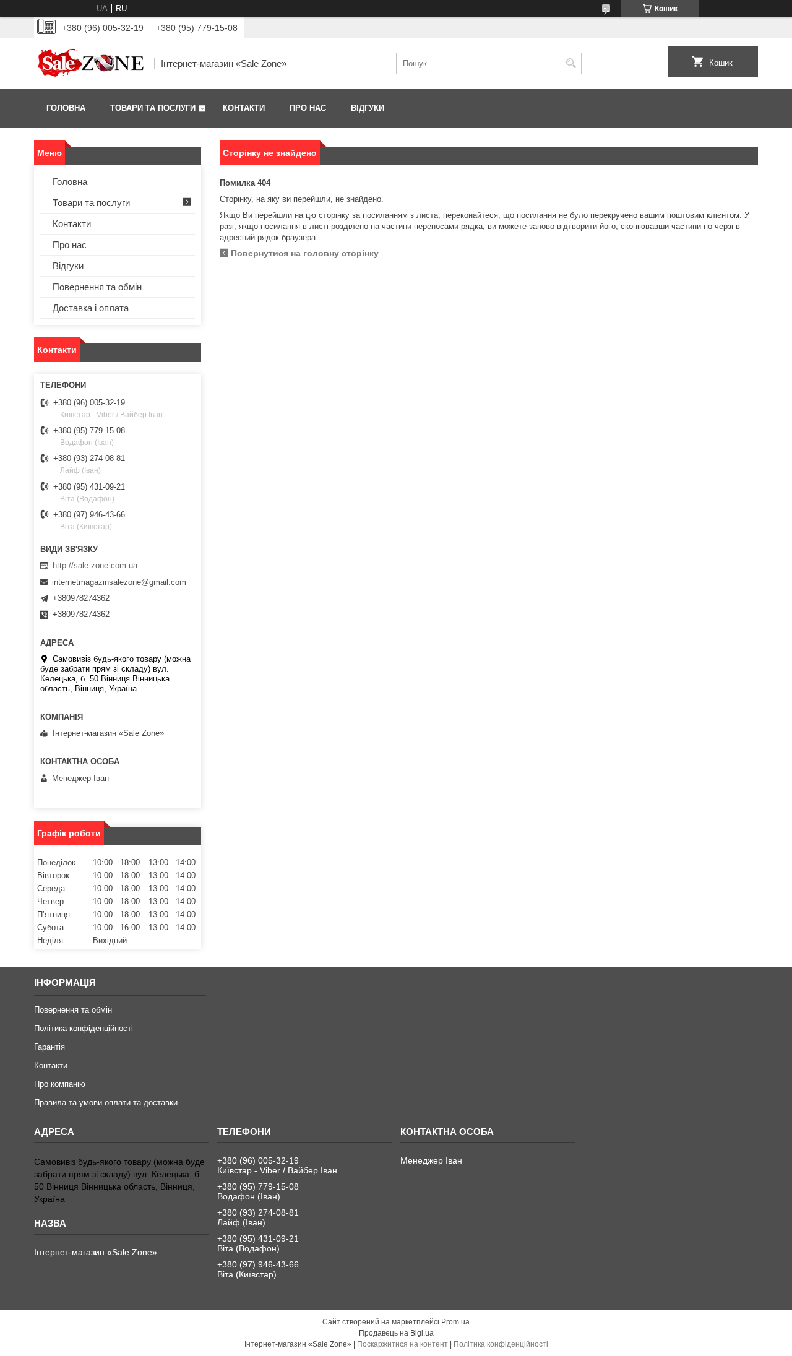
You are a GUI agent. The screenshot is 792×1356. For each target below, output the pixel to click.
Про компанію (59, 1084)
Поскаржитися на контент (402, 1344)
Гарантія (49, 1047)
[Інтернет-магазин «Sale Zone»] (89, 63)
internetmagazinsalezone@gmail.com (119, 582)
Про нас (308, 108)
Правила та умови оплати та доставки (106, 1102)
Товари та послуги (153, 108)
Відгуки (367, 108)
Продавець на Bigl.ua (396, 1333)
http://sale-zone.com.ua (95, 565)
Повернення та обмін (97, 287)
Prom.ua (455, 1322)
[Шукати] (571, 63)
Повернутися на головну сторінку (305, 253)
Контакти (244, 108)
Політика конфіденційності (83, 1028)
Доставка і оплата (91, 308)
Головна (65, 108)
